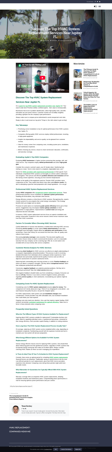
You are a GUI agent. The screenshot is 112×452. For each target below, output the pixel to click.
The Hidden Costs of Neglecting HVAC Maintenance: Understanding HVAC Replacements (90, 108)
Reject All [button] (77, 449)
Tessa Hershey (45, 40)
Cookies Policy (48, 449)
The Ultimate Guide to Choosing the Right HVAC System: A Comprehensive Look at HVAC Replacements (91, 72)
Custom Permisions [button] (66, 449)
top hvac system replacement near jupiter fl (21, 386)
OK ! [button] (56, 449)
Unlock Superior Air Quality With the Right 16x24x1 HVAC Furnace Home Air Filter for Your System (91, 95)
